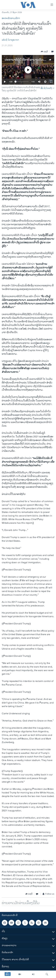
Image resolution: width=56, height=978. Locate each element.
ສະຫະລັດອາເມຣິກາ (11, 18)
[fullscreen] (51, 82)
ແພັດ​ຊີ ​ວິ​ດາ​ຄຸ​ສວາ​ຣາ (10, 40)
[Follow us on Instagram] (18, 923)
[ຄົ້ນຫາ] (46, 974)
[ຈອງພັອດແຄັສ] (45, 923)
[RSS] (32, 923)
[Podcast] (38, 923)
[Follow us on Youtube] (11, 923)
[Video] (19, 974)
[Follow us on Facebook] (4, 923)
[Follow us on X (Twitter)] (25, 923)
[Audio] (33, 974)
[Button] (44, 51)
